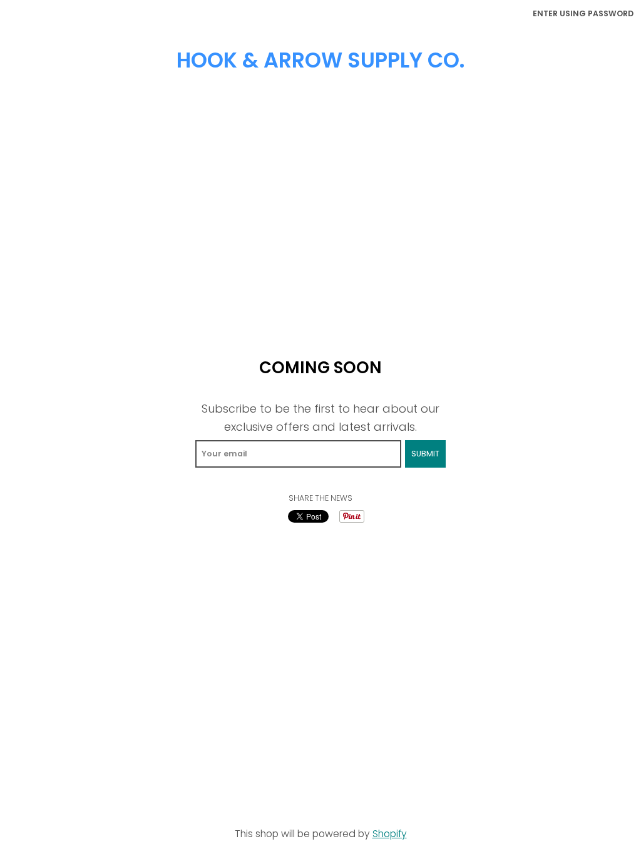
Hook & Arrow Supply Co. (320, 60)
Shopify (389, 833)
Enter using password (583, 13)
